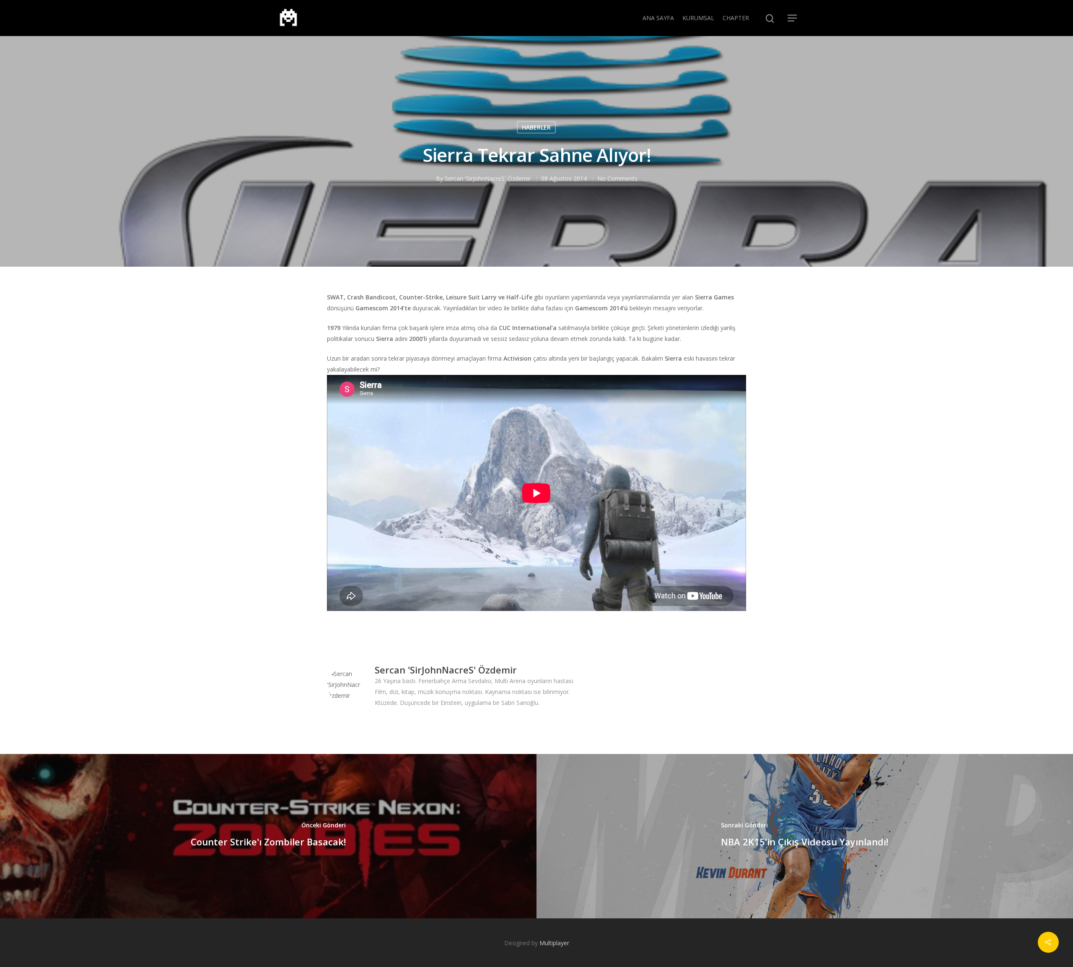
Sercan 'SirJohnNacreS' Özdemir (488, 178)
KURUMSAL (698, 18)
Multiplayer (554, 943)
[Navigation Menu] (793, 18)
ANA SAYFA (658, 18)
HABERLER (536, 127)
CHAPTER (736, 18)
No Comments (617, 178)
